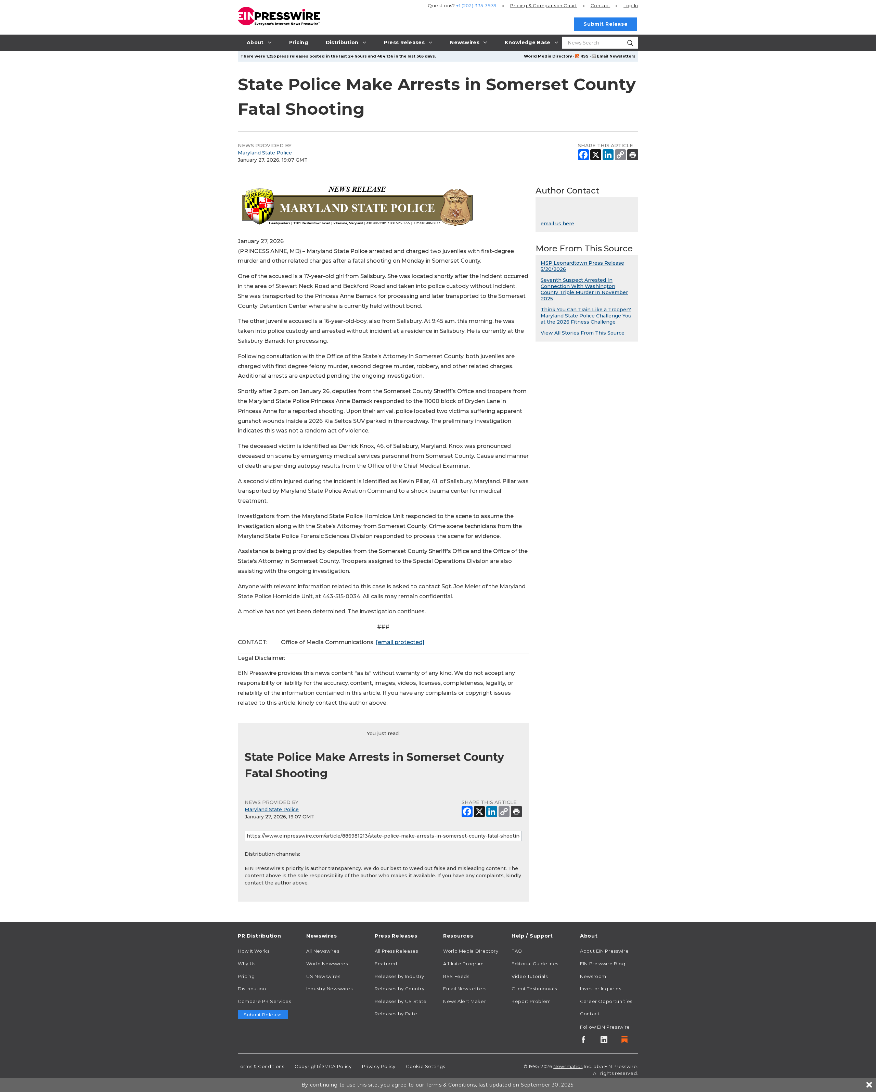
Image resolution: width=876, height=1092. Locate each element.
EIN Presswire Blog (603, 963)
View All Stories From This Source (582, 333)
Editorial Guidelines (535, 963)
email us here (557, 224)
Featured (386, 963)
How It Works (254, 951)
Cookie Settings (425, 1066)
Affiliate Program (463, 963)
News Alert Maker (464, 1001)
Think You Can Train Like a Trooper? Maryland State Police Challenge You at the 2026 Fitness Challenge (586, 315)
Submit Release (605, 24)
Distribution (252, 988)
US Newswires (323, 976)
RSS (584, 56)
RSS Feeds (456, 976)
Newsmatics (567, 1066)
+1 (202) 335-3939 (476, 5)
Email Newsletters (616, 56)
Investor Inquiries (600, 988)
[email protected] (400, 642)
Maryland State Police (265, 153)
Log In (630, 5)
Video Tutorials (530, 976)
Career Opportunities (606, 1001)
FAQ (517, 951)
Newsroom (593, 976)
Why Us (247, 963)
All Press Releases (396, 951)
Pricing (543, 5)
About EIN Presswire (604, 951)
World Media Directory (548, 56)
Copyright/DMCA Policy (323, 1066)
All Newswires (322, 951)
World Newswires (327, 963)
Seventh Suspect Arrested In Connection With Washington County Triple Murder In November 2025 (584, 289)
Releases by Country (399, 988)
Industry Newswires (329, 988)
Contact (600, 5)
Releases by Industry (399, 976)
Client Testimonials (534, 988)
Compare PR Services (264, 1001)
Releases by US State (401, 1001)
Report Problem (531, 1001)
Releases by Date (396, 1013)
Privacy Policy (379, 1066)
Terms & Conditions (261, 1066)
